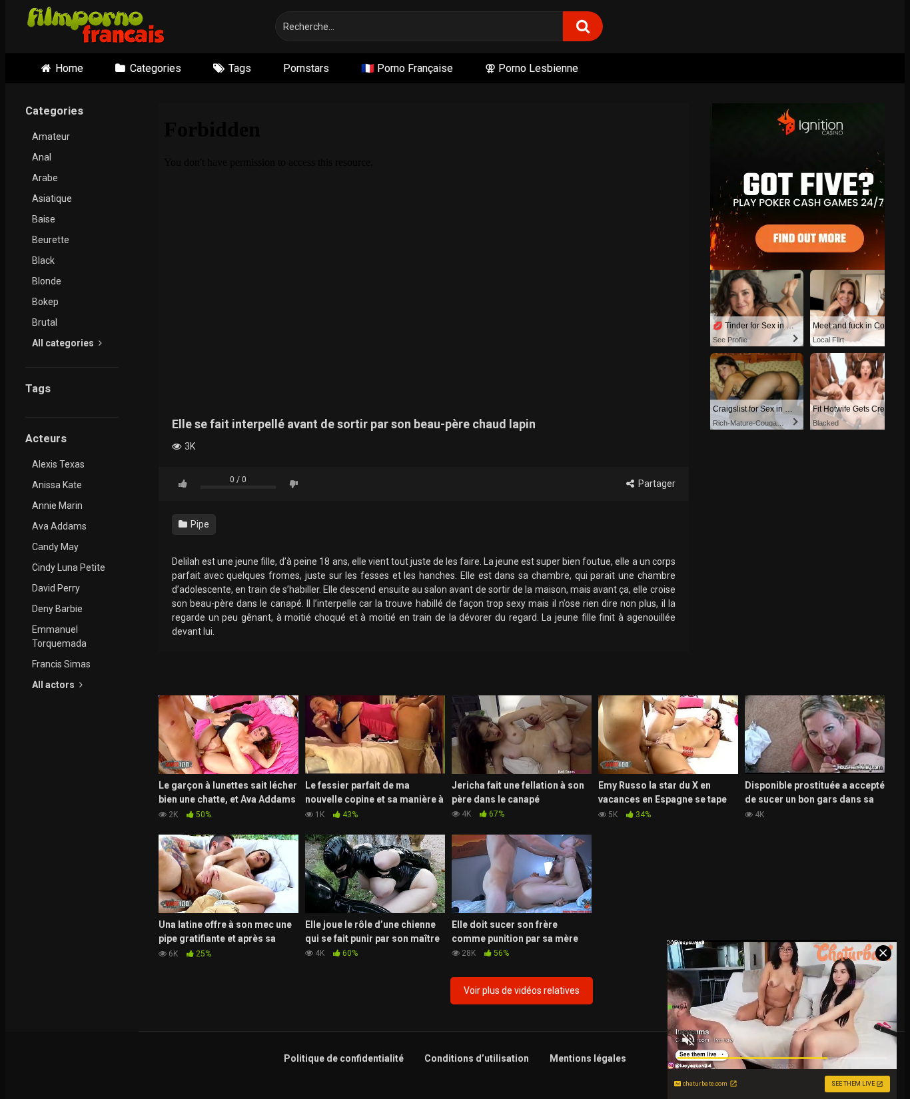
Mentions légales (588, 1058)
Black (43, 260)
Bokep (45, 301)
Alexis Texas (58, 464)
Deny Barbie (57, 608)
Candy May (55, 547)
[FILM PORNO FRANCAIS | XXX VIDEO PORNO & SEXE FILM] (96, 27)
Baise (43, 219)
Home (69, 68)
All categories (64, 343)
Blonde (46, 281)
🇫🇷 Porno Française (407, 68)
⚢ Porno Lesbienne (531, 68)
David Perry (56, 588)
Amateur (51, 136)
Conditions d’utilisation (476, 1058)
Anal (41, 157)
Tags (239, 68)
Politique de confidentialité (344, 1058)
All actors (54, 684)
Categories (155, 68)
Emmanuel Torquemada (59, 636)
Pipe (199, 524)
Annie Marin (57, 505)
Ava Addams (59, 526)
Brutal (44, 322)
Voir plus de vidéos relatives (522, 990)
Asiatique (52, 198)
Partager (656, 483)
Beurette (50, 239)
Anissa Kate (57, 485)
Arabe (45, 178)
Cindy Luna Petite (68, 567)
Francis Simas (61, 664)
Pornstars (306, 68)
